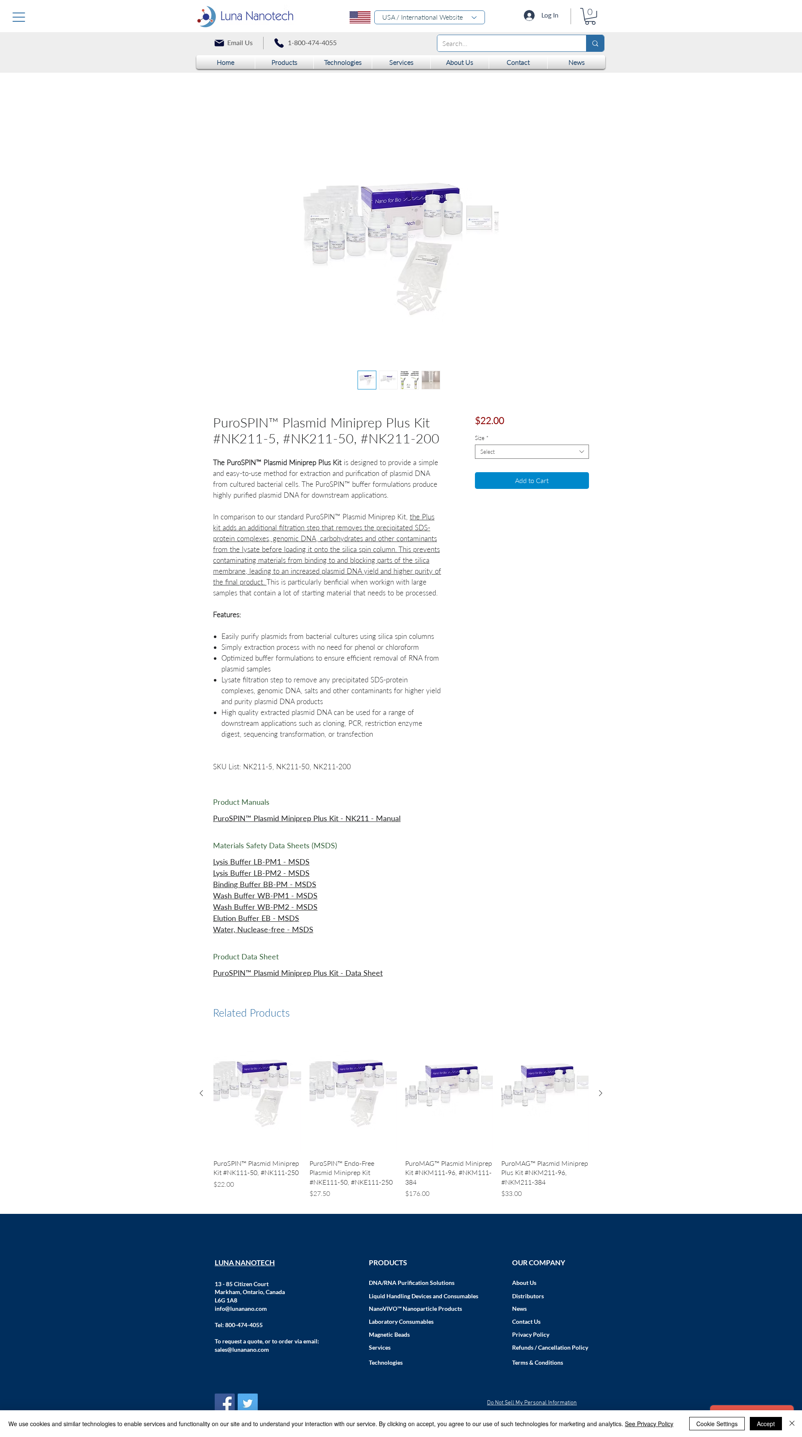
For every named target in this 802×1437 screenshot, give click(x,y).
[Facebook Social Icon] (225, 1405)
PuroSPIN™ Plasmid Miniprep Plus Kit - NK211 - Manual (307, 819)
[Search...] (595, 43)
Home (222, 105)
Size (482, 439)
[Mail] (219, 43)
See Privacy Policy (649, 1423)
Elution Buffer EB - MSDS (256, 919)
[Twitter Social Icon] (248, 1405)
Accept (766, 1423)
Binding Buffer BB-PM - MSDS (264, 885)
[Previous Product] (201, 1094)
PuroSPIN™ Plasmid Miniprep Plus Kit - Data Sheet (298, 974)
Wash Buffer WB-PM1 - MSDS (265, 896)
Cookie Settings (717, 1423)
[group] (401, 1118)
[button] (590, 16)
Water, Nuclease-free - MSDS (263, 930)
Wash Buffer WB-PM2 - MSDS (265, 908)
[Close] (792, 1423)
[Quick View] (257, 1095)
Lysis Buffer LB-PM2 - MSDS (261, 874)
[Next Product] (601, 1094)
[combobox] (532, 453)
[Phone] (279, 43)
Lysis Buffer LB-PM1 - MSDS (261, 862)
